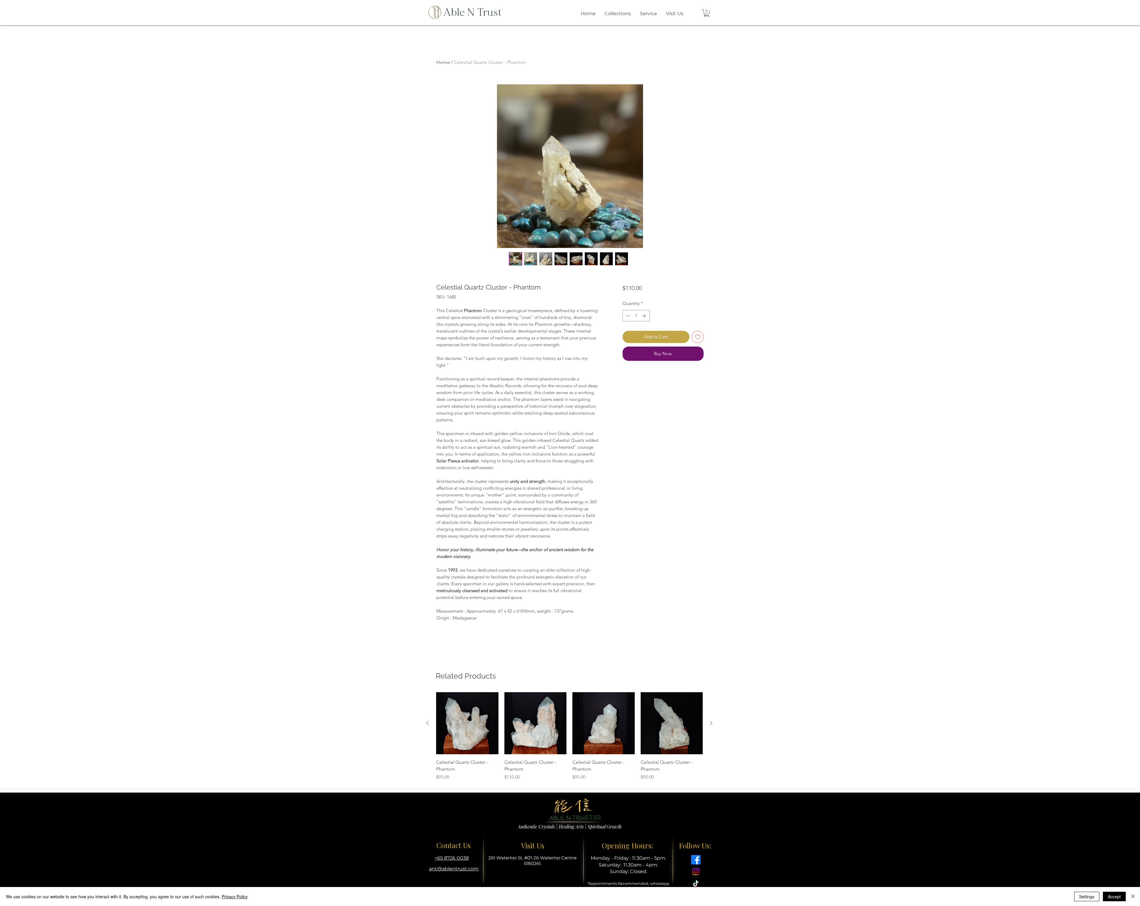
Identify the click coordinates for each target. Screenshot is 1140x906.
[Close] (1132, 896)
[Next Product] (711, 723)
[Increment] (645, 315)
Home (443, 62)
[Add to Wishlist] (698, 337)
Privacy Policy (235, 896)
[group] (569, 736)
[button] (706, 13)
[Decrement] (627, 315)
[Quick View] (467, 723)
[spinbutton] (636, 315)
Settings (1086, 896)
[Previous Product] (427, 723)
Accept (1114, 896)
